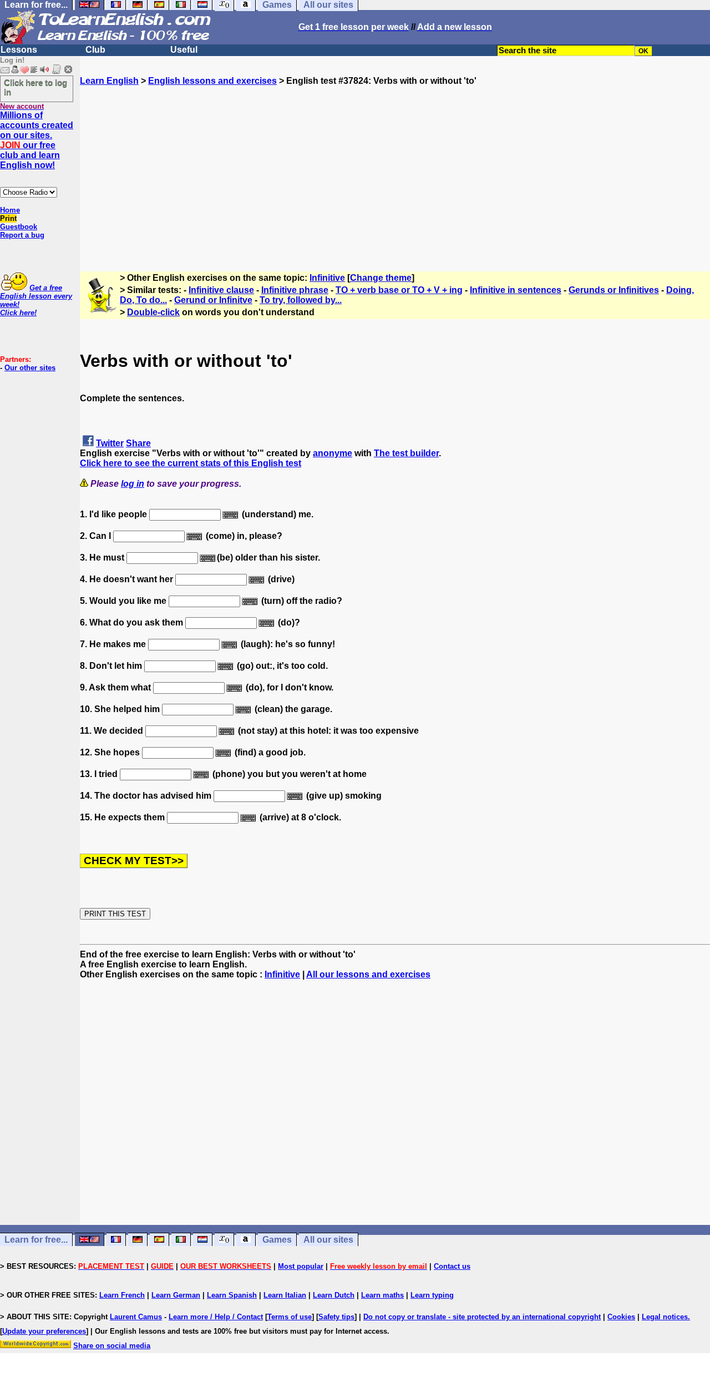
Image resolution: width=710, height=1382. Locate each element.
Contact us (452, 1266)
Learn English (109, 80)
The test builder (406, 453)
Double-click (153, 312)
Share (138, 443)
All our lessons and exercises (368, 974)
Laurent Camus (136, 1317)
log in (132, 483)
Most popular (300, 1266)
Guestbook (18, 227)
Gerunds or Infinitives (614, 290)
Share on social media (111, 1345)
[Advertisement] (395, 163)
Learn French (122, 1295)
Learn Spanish (232, 1295)
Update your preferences (44, 1331)
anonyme (332, 453)
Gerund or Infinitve (213, 300)
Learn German (175, 1295)
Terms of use (289, 1317)
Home (10, 210)
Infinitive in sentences (515, 290)
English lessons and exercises (212, 80)
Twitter (110, 443)
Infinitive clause (221, 290)
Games (277, 1239)
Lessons (19, 49)
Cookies (621, 1317)
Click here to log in (35, 87)
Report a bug (22, 235)
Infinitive (327, 278)
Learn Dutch (333, 1295)
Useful (183, 49)
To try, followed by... (301, 300)
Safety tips (336, 1317)
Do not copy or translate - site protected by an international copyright (482, 1317)
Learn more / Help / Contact (216, 1317)
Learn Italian (284, 1295)
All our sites (328, 1239)
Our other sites (29, 368)
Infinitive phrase (294, 290)
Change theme (381, 278)
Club (95, 49)
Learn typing (432, 1295)
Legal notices (665, 1317)
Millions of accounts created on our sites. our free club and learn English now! (36, 140)
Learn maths (382, 1295)
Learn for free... (36, 1239)
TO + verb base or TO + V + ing (399, 290)
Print (8, 218)
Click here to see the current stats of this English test (190, 463)
